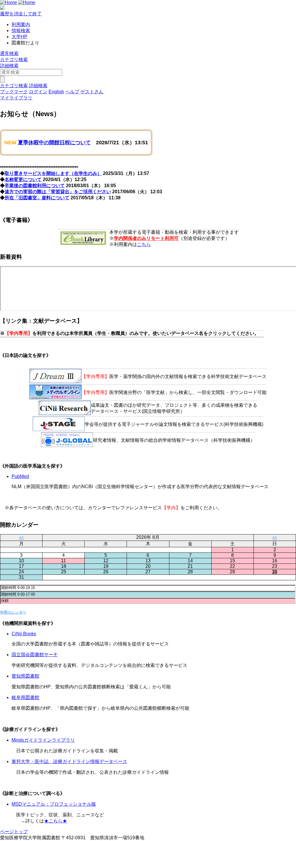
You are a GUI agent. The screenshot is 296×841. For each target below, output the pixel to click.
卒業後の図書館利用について (35, 185)
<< (21, 537)
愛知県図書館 (25, 676)
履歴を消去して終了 (21, 13)
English (56, 91)
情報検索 (21, 30)
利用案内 (21, 24)
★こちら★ (55, 820)
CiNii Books (24, 633)
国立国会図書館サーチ (35, 654)
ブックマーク (14, 91)
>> (274, 537)
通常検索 (9, 53)
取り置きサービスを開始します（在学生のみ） (53, 173)
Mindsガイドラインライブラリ (43, 740)
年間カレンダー (13, 612)
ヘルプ (72, 91)
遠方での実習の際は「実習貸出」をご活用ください (58, 191)
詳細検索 (9, 65)
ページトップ (14, 831)
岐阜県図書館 (25, 697)
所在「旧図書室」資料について (37, 197)
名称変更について (23, 179)
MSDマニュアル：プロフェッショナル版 (54, 804)
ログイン (38, 91)
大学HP (19, 36)
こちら (144, 244)
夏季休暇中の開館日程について (54, 142)
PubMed (20, 476)
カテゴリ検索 (14, 59)
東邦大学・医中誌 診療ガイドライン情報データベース (69, 761)
